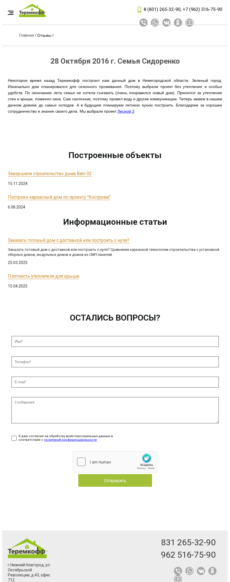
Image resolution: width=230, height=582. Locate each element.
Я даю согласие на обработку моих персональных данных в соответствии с (66, 438)
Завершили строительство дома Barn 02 (50, 173)
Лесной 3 (126, 111)
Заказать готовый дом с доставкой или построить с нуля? (68, 240)
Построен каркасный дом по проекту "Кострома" (59, 197)
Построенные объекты (115, 155)
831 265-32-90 (188, 542)
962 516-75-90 (188, 555)
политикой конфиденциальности (70, 440)
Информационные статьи (115, 222)
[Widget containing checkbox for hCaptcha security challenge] (115, 461)
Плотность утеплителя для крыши (43, 276)
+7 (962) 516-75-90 (202, 9)
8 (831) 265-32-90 (162, 9)
